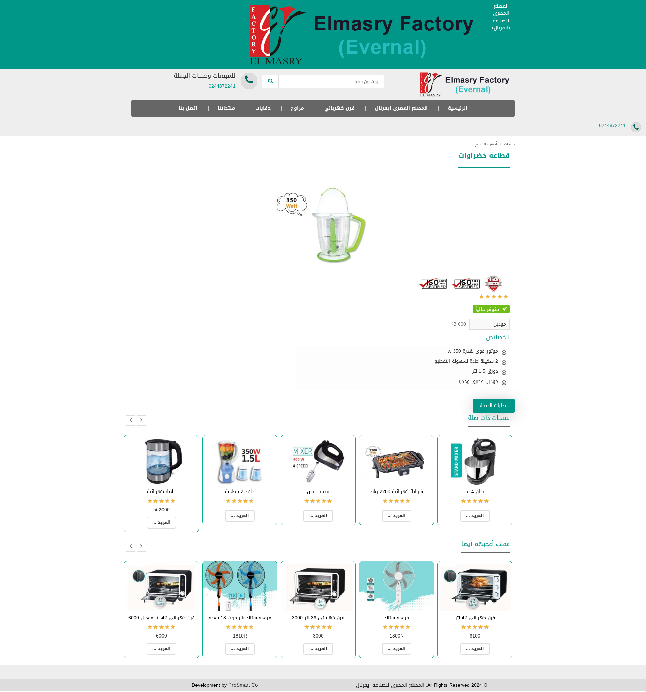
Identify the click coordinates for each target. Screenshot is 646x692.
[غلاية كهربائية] (161, 460)
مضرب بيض (318, 491)
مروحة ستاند (396, 617)
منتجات (507, 144)
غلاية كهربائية (161, 491)
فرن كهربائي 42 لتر (475, 617)
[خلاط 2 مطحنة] (240, 460)
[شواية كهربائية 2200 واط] (396, 460)
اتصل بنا (188, 108)
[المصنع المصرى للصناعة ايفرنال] (365, 35)
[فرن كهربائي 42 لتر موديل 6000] (161, 586)
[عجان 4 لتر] (475, 460)
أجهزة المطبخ (486, 144)
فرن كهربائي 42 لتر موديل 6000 (161, 617)
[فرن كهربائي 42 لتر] (475, 586)
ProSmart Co (243, 685)
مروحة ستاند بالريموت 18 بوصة (240, 617)
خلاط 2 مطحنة (240, 491)
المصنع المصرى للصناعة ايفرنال (390, 685)
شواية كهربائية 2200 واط (396, 491)
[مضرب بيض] (318, 460)
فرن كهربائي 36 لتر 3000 (318, 617)
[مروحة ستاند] (396, 586)
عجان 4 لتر (475, 491)
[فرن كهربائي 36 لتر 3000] (318, 586)
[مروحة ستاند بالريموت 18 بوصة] (240, 586)
